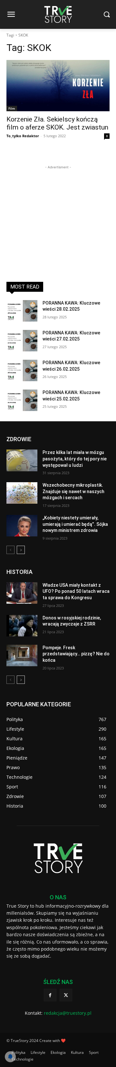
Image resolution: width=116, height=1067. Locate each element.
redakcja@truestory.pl (68, 1013)
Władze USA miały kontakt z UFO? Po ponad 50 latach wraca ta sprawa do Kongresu (76, 591)
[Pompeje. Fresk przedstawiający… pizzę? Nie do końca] (21, 655)
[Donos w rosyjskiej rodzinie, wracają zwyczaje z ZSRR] (21, 625)
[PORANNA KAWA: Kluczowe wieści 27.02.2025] (21, 340)
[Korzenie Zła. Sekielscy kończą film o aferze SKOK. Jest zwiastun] (58, 85)
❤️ (63, 1040)
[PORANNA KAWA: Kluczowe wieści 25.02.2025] (21, 400)
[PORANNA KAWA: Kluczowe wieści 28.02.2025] (21, 311)
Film (11, 108)
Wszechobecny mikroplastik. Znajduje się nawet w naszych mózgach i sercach (73, 491)
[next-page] (21, 550)
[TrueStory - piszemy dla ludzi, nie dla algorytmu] (58, 14)
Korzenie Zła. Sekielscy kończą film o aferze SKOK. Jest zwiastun (57, 123)
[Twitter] (66, 995)
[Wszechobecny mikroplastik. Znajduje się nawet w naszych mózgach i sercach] (21, 493)
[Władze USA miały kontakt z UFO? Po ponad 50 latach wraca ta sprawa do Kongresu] (21, 593)
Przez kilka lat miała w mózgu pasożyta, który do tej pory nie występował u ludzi (75, 458)
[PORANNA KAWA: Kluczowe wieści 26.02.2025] (21, 370)
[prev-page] (10, 550)
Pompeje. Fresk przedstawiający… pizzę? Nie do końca (76, 654)
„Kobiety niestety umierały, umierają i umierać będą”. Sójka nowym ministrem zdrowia (75, 524)
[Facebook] (50, 995)
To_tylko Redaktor (22, 135)
